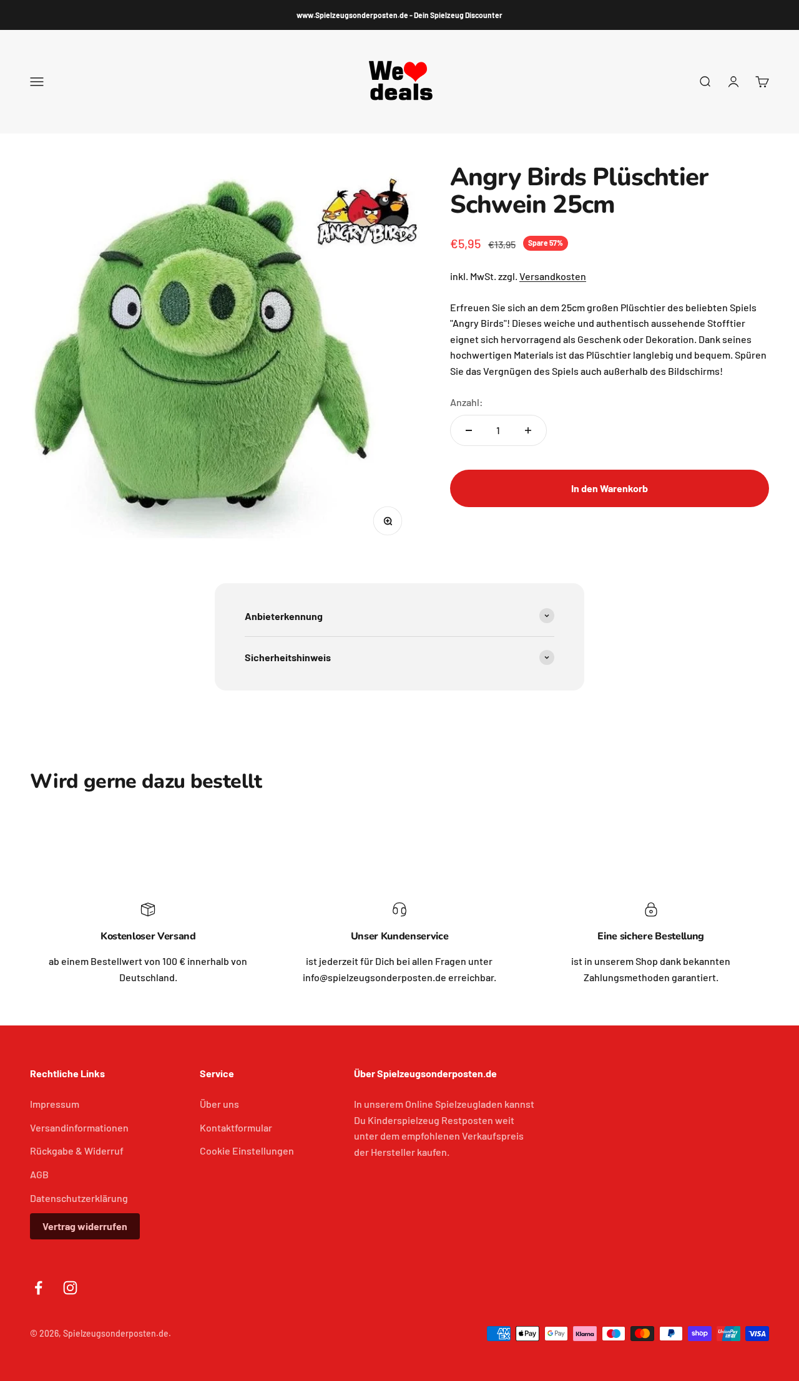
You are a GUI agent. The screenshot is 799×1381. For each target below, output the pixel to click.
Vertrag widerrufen (84, 1226)
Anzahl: (466, 401)
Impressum (54, 1104)
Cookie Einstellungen (247, 1150)
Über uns (219, 1104)
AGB (39, 1174)
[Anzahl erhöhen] (528, 430)
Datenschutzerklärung (79, 1198)
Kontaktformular (236, 1127)
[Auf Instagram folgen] (70, 1287)
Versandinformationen (79, 1127)
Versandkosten (552, 276)
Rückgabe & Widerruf (77, 1150)
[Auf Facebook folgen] (38, 1287)
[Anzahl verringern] (469, 430)
